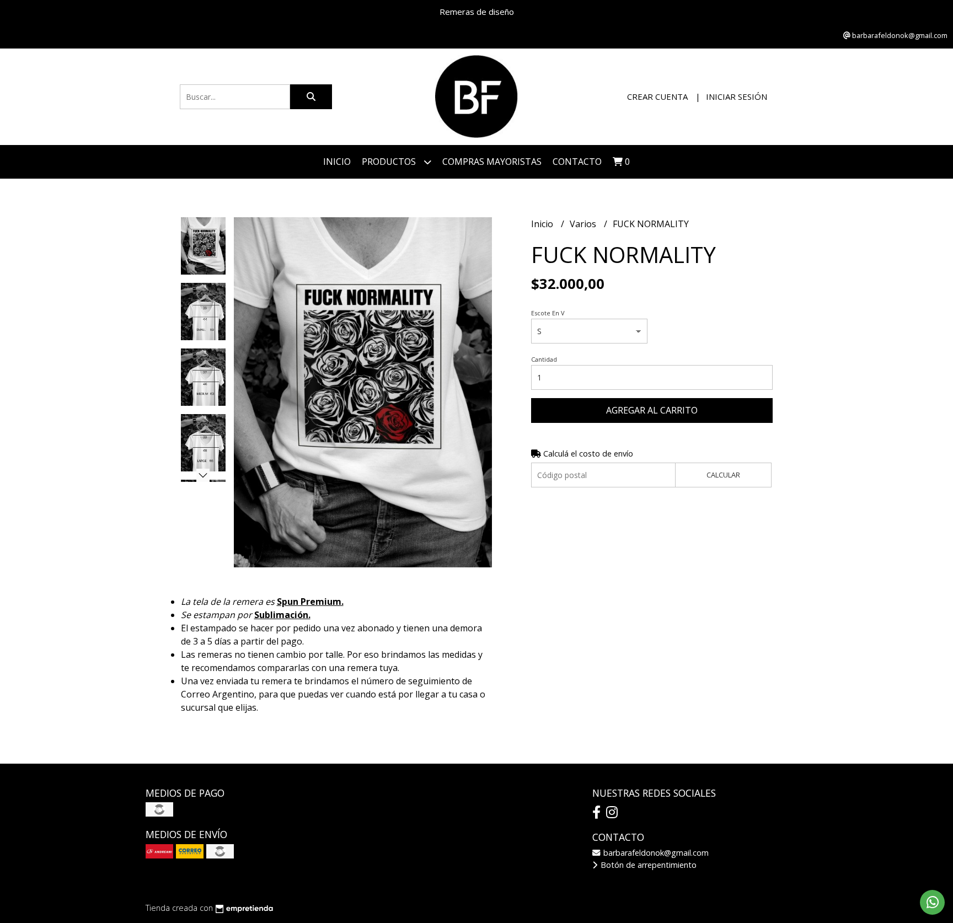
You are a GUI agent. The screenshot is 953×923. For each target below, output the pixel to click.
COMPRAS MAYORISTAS (492, 161)
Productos (390, 161)
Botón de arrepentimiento (647, 865)
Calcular (723, 475)
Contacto (577, 161)
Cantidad (544, 359)
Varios (584, 224)
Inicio (337, 161)
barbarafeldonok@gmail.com (655, 852)
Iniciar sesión (736, 96)
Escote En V (548, 313)
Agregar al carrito (652, 410)
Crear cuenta (657, 96)
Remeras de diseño (477, 11)
